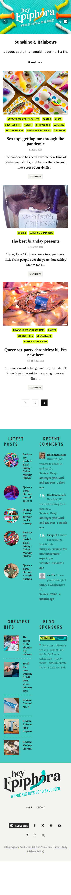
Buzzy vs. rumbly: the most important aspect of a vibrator (53, 556)
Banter (47, 119)
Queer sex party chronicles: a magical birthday (29, 571)
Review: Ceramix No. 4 (28, 703)
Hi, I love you (43, 124)
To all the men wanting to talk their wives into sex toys (27, 677)
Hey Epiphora (12, 847)
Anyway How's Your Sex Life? (23, 119)
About (29, 807)
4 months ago (49, 596)
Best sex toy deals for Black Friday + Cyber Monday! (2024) (28, 466)
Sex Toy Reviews (14, 130)
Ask (33, 847)
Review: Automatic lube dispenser (29, 726)
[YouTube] (59, 825)
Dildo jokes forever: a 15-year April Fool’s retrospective (31, 516)
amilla (51, 575)
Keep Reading (35, 176)
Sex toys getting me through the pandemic (35, 141)
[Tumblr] (27, 835)
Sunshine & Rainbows (39, 130)
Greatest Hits (13, 124)
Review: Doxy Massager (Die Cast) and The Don (51, 478)
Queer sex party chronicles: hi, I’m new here (35, 352)
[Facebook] (34, 825)
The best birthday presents (35, 241)
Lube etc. (59, 124)
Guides (28, 124)
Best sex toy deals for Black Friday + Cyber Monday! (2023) (28, 544)
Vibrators (59, 130)
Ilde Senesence (56, 454)
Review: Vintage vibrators (28, 745)
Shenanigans (44, 335)
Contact (41, 807)
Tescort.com (48, 645)
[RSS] (35, 835)
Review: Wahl (48, 594)
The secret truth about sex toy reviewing (28, 645)
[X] (42, 825)
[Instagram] (51, 825)
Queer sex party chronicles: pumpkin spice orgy (29, 493)
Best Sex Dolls (56, 649)
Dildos (58, 119)
